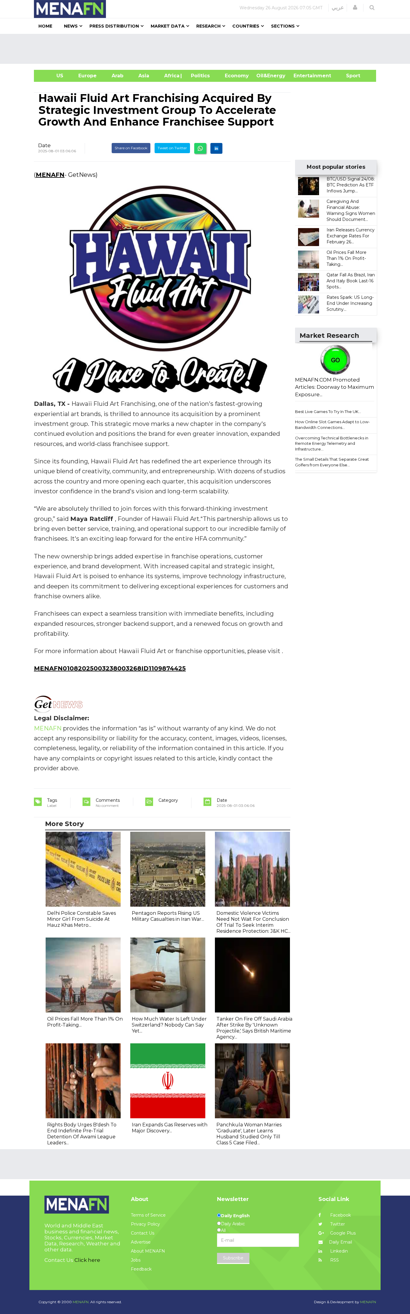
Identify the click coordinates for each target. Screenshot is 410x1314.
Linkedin (338, 1251)
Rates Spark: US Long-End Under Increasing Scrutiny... (350, 303)
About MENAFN (148, 1251)
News (71, 26)
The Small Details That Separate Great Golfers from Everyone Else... (332, 462)
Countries (245, 26)
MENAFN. (81, 1302)
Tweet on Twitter (172, 148)
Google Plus (342, 1233)
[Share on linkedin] (216, 148)
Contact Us (142, 1233)
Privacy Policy (145, 1224)
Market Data (168, 26)
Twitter (337, 1224)
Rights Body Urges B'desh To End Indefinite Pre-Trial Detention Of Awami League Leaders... (81, 1134)
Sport (349, 76)
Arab (117, 76)
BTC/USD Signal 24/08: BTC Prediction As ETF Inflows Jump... (351, 185)
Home (45, 26)
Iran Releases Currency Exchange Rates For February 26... (351, 236)
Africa (171, 76)
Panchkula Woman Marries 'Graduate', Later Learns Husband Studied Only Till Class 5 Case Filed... (249, 1134)
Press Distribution (114, 26)
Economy (236, 76)
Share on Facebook (131, 148)
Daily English (235, 1215)
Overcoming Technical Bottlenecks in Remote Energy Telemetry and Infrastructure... (331, 443)
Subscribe (233, 1258)
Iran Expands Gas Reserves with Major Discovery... (169, 1128)
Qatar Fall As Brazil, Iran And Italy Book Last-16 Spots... (351, 281)
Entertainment (303, 76)
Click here (87, 1260)
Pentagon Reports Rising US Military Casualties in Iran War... (168, 916)
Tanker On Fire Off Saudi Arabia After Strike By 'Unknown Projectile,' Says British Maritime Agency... (254, 1028)
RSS (334, 1260)
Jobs (135, 1260)
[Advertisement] (207, 48)
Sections (283, 26)
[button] (355, 7)
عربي (338, 7)
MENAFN (50, 174)
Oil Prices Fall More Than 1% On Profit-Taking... (346, 258)
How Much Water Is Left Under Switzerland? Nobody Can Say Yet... (169, 1025)
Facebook (340, 1215)
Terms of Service (148, 1215)
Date (44, 145)
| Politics (198, 76)
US (52, 76)
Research (208, 26)
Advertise (141, 1242)
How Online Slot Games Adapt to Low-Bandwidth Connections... (332, 424)
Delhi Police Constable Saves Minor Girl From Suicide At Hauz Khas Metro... (81, 919)
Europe (87, 76)
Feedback (141, 1269)
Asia (144, 76)
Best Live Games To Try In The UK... (328, 411)
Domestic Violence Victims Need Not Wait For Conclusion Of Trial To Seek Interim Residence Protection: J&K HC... (253, 922)
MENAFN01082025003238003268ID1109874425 (110, 668)
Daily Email (340, 1242)
